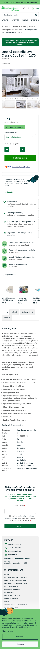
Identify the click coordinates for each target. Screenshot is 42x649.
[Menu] (37, 8)
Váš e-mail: (20, 506)
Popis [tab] (5, 312)
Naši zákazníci (9, 592)
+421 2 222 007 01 (14, 548)
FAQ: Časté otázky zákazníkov (15, 583)
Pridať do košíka (20, 158)
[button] (3, 99)
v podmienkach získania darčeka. (25, 43)
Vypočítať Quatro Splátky (21, 167)
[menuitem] (5, 20)
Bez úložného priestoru (25, 463)
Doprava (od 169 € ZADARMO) (15, 577)
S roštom (20, 451)
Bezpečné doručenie (12, 595)
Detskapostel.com (14, 551)
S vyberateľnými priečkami (27, 468)
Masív (19, 445)
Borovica (20, 442)
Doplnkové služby (11, 586)
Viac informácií (8, 631)
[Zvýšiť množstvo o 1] (22, 149)
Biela (18, 439)
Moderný (20, 457)
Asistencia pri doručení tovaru (15, 604)
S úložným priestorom (25, 465)
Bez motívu (21, 448)
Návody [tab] (14, 312)
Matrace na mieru (11, 598)
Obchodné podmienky (12, 589)
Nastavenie (20, 637)
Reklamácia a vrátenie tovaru (15, 580)
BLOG (6, 601)
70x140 (19, 454)
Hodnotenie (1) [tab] (27, 312)
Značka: (6, 64)
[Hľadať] (24, 8)
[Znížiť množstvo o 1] (6, 149)
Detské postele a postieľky (27, 430)
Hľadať (36, 14)
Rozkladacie (21, 460)
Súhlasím (20, 644)
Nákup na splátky (11, 607)
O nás (6, 574)
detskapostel (12, 555)
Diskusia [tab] (6, 318)
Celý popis (9, 192)
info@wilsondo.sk (14, 544)
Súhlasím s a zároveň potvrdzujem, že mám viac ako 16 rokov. (20, 518)
